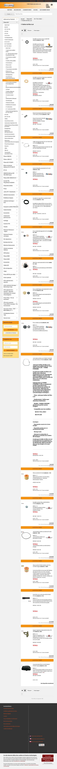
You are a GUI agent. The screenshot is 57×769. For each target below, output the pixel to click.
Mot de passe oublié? (8, 355)
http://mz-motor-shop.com (37, 741)
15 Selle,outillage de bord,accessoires (10, 92)
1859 (43, 672)
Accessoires (6, 213)
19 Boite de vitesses (10, 102)
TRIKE (5, 271)
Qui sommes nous (45, 10)
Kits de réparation (8, 268)
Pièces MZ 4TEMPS (8, 162)
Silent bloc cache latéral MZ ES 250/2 (41, 262)
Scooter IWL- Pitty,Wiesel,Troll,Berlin (9, 181)
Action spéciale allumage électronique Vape (10, 286)
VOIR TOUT (7, 25)
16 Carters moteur (9, 95)
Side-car (6, 150)
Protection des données (8, 708)
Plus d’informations (48, 763)
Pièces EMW (7, 256)
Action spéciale (7, 277)
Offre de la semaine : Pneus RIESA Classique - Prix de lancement (11, 304)
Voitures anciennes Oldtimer (8, 249)
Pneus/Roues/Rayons (9, 144)
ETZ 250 (6, 31)
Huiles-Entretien (7, 209)
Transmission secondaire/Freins (8, 153)
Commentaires (27, 10)
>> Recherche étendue (10, 332)
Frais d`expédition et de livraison (10, 718)
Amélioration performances (7, 216)
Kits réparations (7, 239)
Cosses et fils (7, 223)
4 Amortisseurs (9, 62)
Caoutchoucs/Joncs (9, 120)
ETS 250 (6, 114)
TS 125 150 (7, 35)
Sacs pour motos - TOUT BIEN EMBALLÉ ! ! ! (10, 309)
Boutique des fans (8, 242)
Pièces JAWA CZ (8, 159)
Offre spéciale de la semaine (8, 281)
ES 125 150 (7, 41)
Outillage (6, 220)
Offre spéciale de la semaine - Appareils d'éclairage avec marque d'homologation (9, 292)
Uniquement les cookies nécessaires (47, 760)
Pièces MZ (6, 22)
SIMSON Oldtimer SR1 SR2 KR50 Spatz (9, 174)
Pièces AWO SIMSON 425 (10, 178)
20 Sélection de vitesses (11, 104)
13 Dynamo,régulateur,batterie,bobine (12, 86)
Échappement (8, 128)
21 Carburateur (9, 106)
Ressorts (6, 146)
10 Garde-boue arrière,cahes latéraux (10, 77)
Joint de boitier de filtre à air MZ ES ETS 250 (42, 531)
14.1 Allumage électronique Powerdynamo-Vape (11, 54)
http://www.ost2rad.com (37, 736)
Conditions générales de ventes (10, 711)
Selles (6, 148)
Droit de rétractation (7, 721)
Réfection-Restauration (9, 245)
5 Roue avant (8, 64)
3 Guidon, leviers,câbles (11, 60)
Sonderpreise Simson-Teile (9, 314)
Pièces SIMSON (7, 156)
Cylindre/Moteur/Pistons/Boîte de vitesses (11, 126)
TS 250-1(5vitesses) (9, 39)
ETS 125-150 (7, 116)
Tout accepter (48, 756)
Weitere (9, 10)
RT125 (5, 170)
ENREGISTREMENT (11, 350)
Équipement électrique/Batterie (9, 131)
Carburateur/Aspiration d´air (11, 123)
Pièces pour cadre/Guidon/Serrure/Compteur (12, 141)
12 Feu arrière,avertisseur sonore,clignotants (11, 83)
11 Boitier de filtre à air (10, 80)
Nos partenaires (6, 723)
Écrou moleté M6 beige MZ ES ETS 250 (41, 231)
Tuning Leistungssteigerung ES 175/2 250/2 (12, 112)
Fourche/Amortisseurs (9, 134)
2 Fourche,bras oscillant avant (11, 58)
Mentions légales (7, 713)
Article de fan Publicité (9, 19)
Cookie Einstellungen (7, 728)
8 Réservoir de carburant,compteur (10, 72)
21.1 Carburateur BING (11, 109)
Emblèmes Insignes (8, 198)
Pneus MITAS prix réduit (9, 274)
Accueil (35, 10)
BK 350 (6, 27)
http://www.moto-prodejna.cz (38, 738)
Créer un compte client (8, 353)
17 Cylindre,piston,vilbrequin (11, 98)
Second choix (7, 318)
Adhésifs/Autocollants (9, 195)
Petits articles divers (9, 138)
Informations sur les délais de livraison (11, 726)
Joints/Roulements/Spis (10, 136)
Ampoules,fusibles (8, 185)
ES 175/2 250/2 (8, 46)
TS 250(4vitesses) (8, 37)
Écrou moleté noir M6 (37, 322)
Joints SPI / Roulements (9, 191)
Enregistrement (49, 1)
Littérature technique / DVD (9, 201)
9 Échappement (9, 74)
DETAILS (35, 58)
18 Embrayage (9, 100)
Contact (5, 716)
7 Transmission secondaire (11, 69)
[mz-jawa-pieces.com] (8, 5)
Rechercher (33, 1)
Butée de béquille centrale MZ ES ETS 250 (41, 168)
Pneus (5, 188)
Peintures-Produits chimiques (8, 235)
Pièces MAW (7, 259)
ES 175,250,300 (8, 43)
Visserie (5, 226)
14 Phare (8, 89)
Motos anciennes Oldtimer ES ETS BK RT (9, 166)
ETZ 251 (6, 33)
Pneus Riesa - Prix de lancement (9, 298)
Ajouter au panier (37, 73)
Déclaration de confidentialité (19, 761)
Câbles (6, 118)
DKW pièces (6, 253)
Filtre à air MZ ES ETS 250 (38, 473)
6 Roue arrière (9, 67)
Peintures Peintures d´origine (9, 230)
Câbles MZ (6, 265)
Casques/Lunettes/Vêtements (11, 206)
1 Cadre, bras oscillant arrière (10, 51)
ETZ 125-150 (7, 29)
